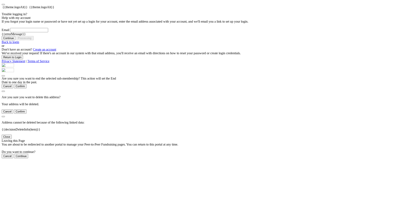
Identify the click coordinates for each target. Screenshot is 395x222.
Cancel (7, 86)
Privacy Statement (13, 61)
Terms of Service (38, 61)
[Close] (3, 75)
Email (5, 30)
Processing (25, 38)
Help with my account (16, 18)
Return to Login (12, 57)
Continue (8, 38)
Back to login (10, 42)
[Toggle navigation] (3, 4)
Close (6, 136)
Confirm (20, 86)
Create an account (44, 49)
